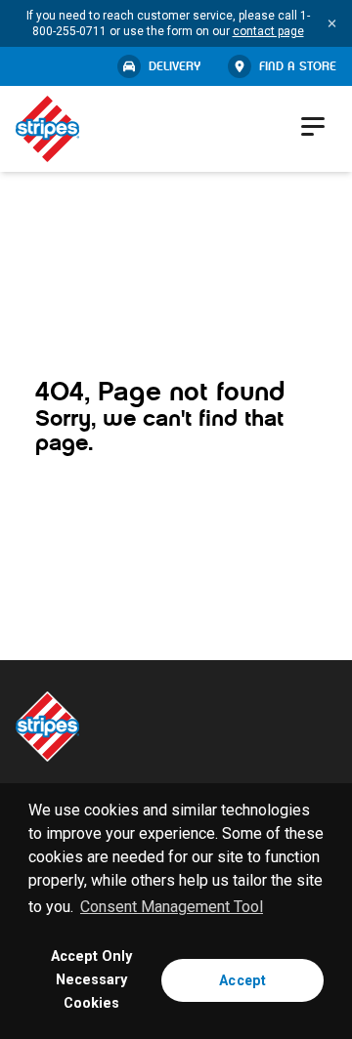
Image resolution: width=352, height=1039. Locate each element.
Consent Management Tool (171, 906)
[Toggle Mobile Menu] (314, 125)
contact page (268, 31)
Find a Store (297, 66)
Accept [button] (242, 980)
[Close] (332, 23)
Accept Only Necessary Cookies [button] (91, 980)
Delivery (174, 66)
